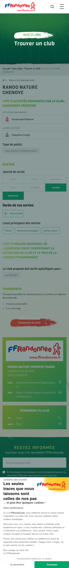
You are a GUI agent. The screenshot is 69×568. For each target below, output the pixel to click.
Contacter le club (29, 322)
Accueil (6, 68)
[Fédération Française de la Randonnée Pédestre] (20, 6)
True (18, 424)
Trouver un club (32, 68)
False (19, 418)
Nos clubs (17, 68)
